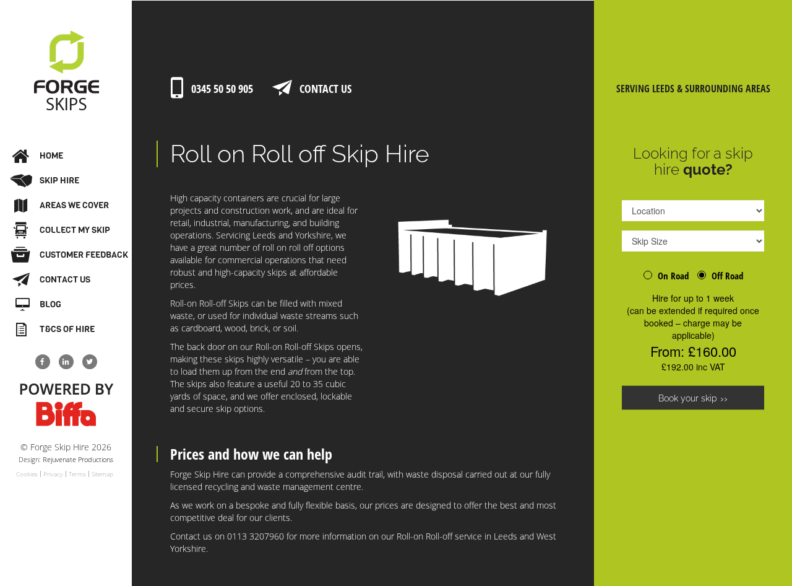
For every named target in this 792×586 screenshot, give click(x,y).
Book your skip (687, 398)
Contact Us (65, 280)
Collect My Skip (75, 230)
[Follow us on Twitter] (89, 361)
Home (51, 156)
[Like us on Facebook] (42, 361)
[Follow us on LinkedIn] (66, 361)
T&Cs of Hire (67, 329)
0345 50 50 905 (222, 88)
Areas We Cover (74, 205)
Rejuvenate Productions (78, 459)
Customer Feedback (84, 255)
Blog (50, 304)
